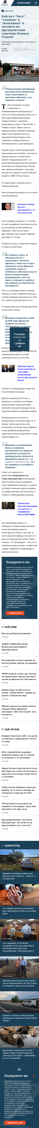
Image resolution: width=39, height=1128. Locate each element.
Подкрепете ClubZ (15, 1123)
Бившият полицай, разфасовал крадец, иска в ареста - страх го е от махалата (18, 876)
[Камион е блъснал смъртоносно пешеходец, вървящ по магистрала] (19, 1002)
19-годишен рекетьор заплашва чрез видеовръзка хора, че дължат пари (19, 911)
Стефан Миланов (5, 50)
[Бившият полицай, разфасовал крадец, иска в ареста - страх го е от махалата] (19, 860)
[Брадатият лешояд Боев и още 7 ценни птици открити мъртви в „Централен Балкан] (19, 1037)
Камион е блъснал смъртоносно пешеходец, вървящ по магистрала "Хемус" (19, 1018)
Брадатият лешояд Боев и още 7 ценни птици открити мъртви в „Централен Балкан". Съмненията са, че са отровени (19, 1054)
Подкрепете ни (15, 613)
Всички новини (23, 3)
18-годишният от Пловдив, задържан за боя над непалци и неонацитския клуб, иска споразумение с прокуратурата (18, 947)
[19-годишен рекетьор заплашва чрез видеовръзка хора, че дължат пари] (19, 895)
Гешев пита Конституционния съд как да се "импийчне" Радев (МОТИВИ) (27, 509)
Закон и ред (8, 11)
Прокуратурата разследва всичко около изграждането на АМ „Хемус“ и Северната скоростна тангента (19, 983)
